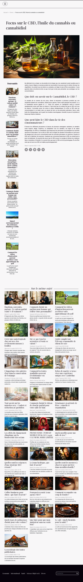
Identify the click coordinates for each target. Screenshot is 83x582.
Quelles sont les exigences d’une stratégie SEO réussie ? (16, 464)
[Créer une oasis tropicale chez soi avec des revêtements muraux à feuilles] (16, 330)
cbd (46, 104)
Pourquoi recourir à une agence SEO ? (40, 493)
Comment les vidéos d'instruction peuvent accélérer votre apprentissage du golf (12, 257)
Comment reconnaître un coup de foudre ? (65, 493)
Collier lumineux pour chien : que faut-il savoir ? (15, 493)
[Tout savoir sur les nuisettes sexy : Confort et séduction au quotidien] (16, 394)
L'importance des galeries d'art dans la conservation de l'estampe (15, 373)
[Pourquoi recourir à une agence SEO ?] (41, 483)
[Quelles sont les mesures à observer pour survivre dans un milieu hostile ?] (66, 453)
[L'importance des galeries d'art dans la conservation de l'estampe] (16, 362)
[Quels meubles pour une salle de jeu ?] (66, 423)
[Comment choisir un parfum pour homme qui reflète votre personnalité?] (12, 185)
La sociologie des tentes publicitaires (15, 550)
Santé (23, 573)
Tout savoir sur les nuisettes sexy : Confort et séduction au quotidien (15, 405)
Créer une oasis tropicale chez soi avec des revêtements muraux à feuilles (15, 342)
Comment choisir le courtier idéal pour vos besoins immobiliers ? (12, 133)
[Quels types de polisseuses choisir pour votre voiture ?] (16, 511)
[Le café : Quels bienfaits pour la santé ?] (66, 511)
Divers (11, 12)
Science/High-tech (33, 573)
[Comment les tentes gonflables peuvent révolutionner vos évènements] (41, 362)
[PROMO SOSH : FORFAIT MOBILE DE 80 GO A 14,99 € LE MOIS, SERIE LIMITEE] (41, 423)
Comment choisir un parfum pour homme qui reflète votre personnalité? (12, 195)
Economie (6, 573)
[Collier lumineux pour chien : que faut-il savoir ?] (16, 483)
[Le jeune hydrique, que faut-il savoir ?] (41, 453)
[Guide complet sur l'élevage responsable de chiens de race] (66, 330)
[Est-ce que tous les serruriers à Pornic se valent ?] (41, 330)
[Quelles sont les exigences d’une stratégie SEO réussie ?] (16, 453)
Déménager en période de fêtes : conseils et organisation (66, 405)
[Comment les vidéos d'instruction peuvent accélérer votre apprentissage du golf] (12, 246)
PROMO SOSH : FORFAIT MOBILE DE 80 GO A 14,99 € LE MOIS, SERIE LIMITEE (41, 435)
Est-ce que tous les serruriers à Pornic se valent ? (39, 341)
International (15, 573)
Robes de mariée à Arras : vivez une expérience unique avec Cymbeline (66, 373)
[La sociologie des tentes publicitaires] (16, 540)
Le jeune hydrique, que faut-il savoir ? (39, 463)
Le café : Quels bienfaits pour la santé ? (65, 521)
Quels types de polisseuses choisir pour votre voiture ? (16, 521)
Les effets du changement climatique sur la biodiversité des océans (15, 435)
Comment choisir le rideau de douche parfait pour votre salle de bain (41, 405)
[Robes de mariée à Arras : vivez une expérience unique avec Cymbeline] (66, 362)
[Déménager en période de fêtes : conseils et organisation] (66, 394)
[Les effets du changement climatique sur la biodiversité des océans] (16, 423)
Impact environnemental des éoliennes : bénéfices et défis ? (12, 224)
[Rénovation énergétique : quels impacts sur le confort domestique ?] (12, 153)
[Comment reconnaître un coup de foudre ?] (66, 483)
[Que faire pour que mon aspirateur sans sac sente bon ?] (41, 511)
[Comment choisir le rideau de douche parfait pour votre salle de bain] (41, 394)
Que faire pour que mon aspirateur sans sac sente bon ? (40, 522)
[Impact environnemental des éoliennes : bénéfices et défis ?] (12, 214)
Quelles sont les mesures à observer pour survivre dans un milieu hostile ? (66, 464)
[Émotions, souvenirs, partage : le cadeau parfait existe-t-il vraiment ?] (12, 91)
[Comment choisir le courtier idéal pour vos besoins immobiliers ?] (12, 124)
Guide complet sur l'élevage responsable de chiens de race (65, 341)
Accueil (6, 12)
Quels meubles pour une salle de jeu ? (65, 434)
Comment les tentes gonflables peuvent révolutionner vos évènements (38, 374)
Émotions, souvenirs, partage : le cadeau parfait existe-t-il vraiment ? (12, 102)
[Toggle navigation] (5, 4)
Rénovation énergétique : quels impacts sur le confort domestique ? (12, 163)
